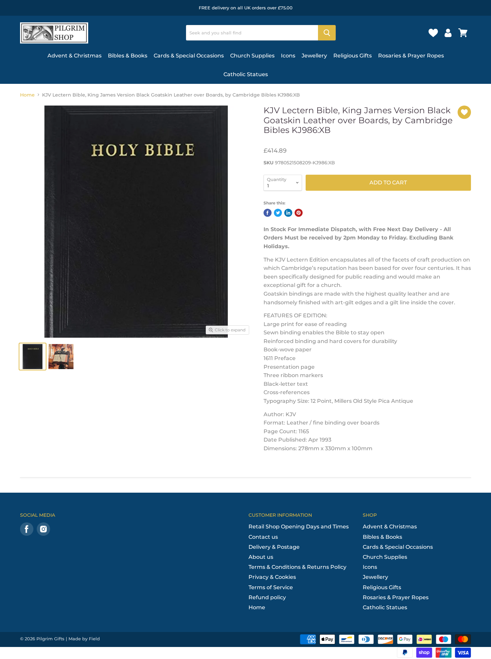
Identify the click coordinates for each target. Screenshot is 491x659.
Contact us (263, 537)
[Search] (327, 32)
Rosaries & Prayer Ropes (411, 55)
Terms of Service (271, 587)
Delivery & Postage (274, 547)
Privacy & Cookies (272, 577)
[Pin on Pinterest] (299, 213)
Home (27, 95)
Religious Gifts (352, 55)
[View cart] (463, 32)
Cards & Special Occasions (189, 55)
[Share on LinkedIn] (288, 213)
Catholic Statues (245, 74)
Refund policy (267, 597)
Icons (288, 55)
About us (261, 557)
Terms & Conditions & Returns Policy (297, 567)
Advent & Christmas (74, 55)
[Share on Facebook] (268, 213)
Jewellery (314, 55)
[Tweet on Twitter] (278, 213)
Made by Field (84, 638)
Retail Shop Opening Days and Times (299, 526)
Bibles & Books (127, 55)
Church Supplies (252, 55)
